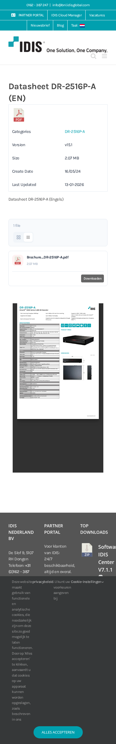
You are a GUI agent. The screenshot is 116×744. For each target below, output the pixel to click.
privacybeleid (42, 582)
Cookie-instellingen (86, 582)
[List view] (28, 237)
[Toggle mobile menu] (105, 56)
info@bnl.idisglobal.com (71, 5)
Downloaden (92, 278)
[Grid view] (18, 237)
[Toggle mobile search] (93, 56)
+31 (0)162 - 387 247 (19, 572)
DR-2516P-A (75, 131)
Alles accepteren (58, 732)
